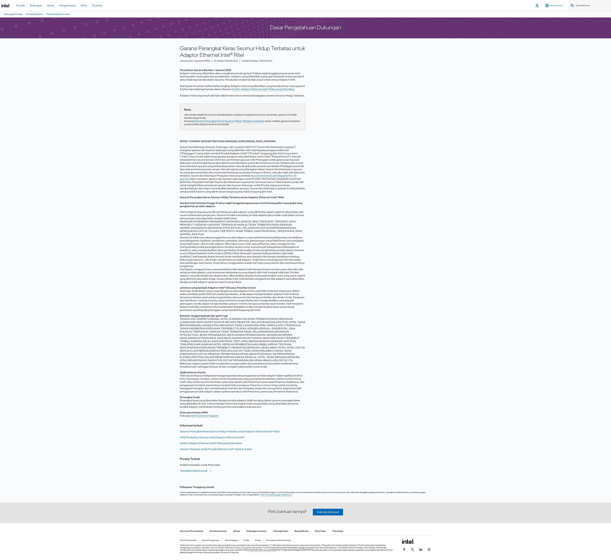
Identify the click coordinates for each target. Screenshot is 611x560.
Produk (20, 5)
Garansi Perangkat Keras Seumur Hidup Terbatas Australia (229, 121)
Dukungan (36, 5)
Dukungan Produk (13, 14)
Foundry (97, 5)
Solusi (50, 5)
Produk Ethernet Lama (58, 14)
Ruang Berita (302, 531)
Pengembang (68, 5)
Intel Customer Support (204, 415)
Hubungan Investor (256, 531)
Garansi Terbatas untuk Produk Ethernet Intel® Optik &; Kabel (216, 449)
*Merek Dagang (231, 540)
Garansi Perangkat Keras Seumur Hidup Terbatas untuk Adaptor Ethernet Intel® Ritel (230, 431)
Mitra (84, 5)
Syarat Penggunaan (210, 540)
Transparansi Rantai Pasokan (278, 540)
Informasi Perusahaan (191, 531)
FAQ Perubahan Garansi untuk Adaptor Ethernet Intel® (212, 437)
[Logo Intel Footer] (408, 541)
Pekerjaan (337, 531)
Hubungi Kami (280, 531)
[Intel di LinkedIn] (420, 549)
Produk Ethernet (34, 14)
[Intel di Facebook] (404, 549)
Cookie (246, 540)
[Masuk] (537, 5)
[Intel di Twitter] (412, 549)
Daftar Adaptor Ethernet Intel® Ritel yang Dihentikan (263, 89)
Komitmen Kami (218, 531)
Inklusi (236, 531)
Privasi (258, 540)
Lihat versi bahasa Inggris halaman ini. (276, 494)
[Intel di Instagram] (429, 549)
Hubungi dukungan (328, 512)
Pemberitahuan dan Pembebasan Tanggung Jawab (291, 547)
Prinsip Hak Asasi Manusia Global (261, 550)
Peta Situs (320, 531)
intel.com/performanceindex (249, 547)
